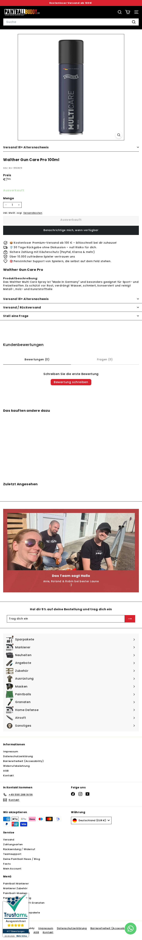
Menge (8, 198)
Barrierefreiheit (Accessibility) (23, 761)
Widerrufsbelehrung (16, 766)
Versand (8, 839)
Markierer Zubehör (15, 888)
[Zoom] (118, 135)
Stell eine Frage (15, 316)
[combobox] (71, 22)
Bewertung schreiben (71, 382)
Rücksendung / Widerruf (19, 849)
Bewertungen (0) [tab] (37, 359)
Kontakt (8, 775)
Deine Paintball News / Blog (21, 859)
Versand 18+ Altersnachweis (26, 147)
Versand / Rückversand (22, 307)
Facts (7, 864)
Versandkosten (32, 212)
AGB (6, 770)
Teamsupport (12, 854)
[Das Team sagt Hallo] (71, 541)
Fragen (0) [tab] (105, 359)
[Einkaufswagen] (127, 12)
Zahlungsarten (13, 844)
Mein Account (12, 868)
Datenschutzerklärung (18, 756)
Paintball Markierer (16, 883)
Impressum (10, 751)
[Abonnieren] (130, 618)
